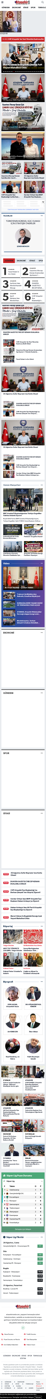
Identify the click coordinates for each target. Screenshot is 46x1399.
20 (42, 71)
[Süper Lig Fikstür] (42, 1237)
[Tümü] (42, 926)
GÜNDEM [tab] (9, 261)
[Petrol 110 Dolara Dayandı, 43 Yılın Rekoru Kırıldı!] (12, 1125)
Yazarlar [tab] (7, 216)
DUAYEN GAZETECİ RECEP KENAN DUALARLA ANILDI (37, 285)
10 (22, 71)
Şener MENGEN (23, 246)
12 (26, 71)
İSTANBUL (7, 1158)
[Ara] (43, 2)
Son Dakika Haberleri (11, 1345)
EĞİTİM (23, 1358)
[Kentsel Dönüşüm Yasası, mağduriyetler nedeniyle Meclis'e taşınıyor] (34, 1150)
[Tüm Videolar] (42, 563)
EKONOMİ (16, 8)
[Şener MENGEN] (23, 236)
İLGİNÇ (18, 1386)
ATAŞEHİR (11, 269)
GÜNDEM (6, 8)
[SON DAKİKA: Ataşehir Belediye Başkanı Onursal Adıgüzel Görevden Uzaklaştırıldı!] (34, 1072)
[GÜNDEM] (42, 693)
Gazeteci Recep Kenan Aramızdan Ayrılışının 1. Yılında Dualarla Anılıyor (37, 273)
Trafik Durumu (31, 1334)
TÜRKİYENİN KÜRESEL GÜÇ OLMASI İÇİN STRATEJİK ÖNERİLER (23, 222)
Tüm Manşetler (31, 1339)
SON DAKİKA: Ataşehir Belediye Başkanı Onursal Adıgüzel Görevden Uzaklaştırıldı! (33, 1086)
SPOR (33, 8)
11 (24, 71)
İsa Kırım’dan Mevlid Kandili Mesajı (15, 285)
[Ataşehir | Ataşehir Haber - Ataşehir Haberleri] (22, 2)
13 (28, 71)
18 (38, 71)
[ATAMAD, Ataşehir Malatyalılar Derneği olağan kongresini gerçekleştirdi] (9, 613)
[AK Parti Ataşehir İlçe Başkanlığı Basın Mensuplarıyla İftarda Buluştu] (12, 1099)
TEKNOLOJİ (37, 1356)
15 (32, 71)
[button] (4, 58)
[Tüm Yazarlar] (42, 216)
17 (36, 71)
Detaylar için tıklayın (23, 1229)
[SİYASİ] (42, 813)
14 (30, 71)
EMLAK (27, 1158)
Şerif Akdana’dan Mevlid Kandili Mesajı (15, 298)
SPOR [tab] (41, 261)
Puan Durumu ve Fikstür (12, 1339)
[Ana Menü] (2, 2)
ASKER (30, 1388)
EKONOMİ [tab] (21, 261)
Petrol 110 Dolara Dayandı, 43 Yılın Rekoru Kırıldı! (9, 1138)
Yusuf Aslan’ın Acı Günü (13, 273)
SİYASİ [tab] (32, 261)
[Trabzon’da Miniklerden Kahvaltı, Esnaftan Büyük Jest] (9, 595)
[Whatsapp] (23, 1327)
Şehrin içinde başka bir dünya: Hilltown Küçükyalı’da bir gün (11, 1084)
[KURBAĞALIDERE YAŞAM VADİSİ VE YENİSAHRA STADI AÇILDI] (9, 604)
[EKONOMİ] (42, 633)
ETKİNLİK (6, 1080)
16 (34, 71)
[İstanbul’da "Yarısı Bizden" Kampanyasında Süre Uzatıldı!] (12, 1150)
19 (40, 71)
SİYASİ (25, 8)
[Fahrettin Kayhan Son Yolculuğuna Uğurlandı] (34, 1099)
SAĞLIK (19, 1388)
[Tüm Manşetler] (42, 485)
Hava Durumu (8, 1334)
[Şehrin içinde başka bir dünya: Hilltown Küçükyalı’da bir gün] (12, 1072)
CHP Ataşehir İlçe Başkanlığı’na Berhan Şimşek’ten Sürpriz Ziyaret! (37, 298)
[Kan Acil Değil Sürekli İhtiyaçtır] (34, 1125)
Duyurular (29, 1134)
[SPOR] (42, 753)
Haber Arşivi (31, 1345)
